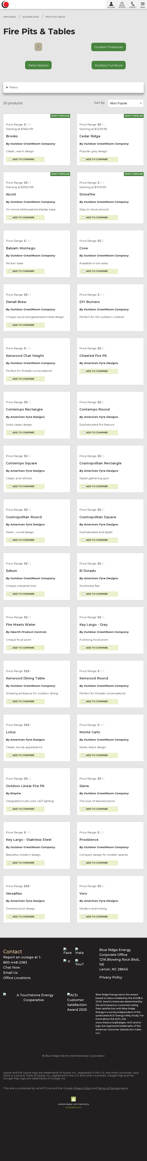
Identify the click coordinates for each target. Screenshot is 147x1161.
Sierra (84, 786)
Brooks (12, 136)
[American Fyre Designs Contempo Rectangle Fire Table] (36, 394)
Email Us (10, 973)
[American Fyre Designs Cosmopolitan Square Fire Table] (110, 501)
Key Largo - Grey (93, 625)
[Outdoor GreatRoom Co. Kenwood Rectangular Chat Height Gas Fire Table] (36, 340)
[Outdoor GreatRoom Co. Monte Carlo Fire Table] (110, 717)
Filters (13, 87)
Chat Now (11, 967)
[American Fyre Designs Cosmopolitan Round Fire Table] (36, 501)
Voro (83, 894)
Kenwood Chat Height (25, 356)
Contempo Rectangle (24, 409)
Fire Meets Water (21, 625)
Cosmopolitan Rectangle (100, 463)
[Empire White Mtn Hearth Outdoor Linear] (36, 770)
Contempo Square (21, 463)
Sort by (99, 102)
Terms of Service (109, 1088)
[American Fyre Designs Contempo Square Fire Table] (36, 448)
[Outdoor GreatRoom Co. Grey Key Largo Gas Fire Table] (110, 609)
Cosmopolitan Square (97, 517)
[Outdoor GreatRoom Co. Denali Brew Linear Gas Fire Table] (36, 286)
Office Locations (16, 978)
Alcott (11, 194)
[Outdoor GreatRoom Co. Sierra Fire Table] (110, 770)
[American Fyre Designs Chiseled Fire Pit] (110, 340)
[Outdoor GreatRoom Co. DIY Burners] (110, 286)
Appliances (9, 17)
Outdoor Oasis (30, 17)
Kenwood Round (93, 678)
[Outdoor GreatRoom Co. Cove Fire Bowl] (110, 233)
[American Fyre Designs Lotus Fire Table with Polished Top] (36, 717)
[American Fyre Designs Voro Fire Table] (110, 878)
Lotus (11, 732)
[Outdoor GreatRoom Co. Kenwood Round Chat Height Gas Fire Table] (110, 663)
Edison (11, 571)
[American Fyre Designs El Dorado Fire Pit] (110, 555)
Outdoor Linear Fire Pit (25, 786)
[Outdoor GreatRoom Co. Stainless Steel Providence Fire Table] (110, 824)
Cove (83, 248)
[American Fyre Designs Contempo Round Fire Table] (110, 394)
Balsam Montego (20, 248)
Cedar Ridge (90, 136)
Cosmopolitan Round (24, 517)
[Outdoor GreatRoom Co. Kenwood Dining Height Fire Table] (36, 663)
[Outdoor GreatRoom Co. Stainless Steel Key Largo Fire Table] (36, 824)
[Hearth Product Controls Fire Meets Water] (36, 609)
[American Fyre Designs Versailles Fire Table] (36, 878)
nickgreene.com (73, 1107)
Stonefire (87, 194)
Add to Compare (23, 159)
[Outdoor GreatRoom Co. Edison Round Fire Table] (36, 555)
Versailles (14, 894)
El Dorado (87, 571)
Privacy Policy (110, 977)
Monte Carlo (89, 732)
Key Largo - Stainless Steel (29, 840)
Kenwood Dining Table (25, 678)
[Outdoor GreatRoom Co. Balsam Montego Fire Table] (36, 233)
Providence (89, 840)
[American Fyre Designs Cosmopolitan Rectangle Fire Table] (110, 448)
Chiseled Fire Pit (93, 356)
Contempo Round (94, 409)
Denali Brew (16, 302)
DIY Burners (89, 302)
